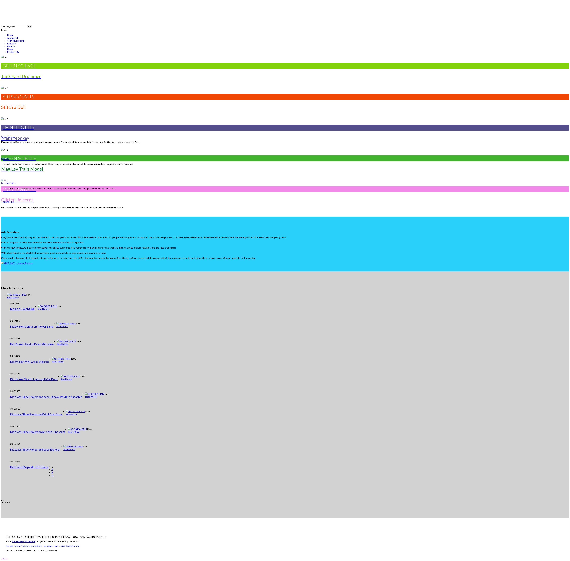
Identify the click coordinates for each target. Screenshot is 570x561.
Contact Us (13, 51)
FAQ (56, 545)
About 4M (12, 37)
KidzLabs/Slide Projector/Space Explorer (35, 449)
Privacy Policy (13, 545)
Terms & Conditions (32, 545)
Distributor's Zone (69, 545)
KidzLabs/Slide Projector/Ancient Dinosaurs (37, 432)
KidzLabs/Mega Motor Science (29, 467)
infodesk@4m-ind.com (23, 541)
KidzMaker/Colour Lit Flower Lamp (31, 326)
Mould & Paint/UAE (22, 309)
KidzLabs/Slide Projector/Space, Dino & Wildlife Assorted (46, 397)
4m (35, 12)
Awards (11, 46)
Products (11, 43)
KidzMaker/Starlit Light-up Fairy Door (34, 379)
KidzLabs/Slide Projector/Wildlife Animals (36, 414)
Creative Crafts (8, 183)
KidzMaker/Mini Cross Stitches (29, 361)
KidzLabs (5, 158)
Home (10, 35)
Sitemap (48, 545)
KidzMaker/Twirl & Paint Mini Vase (32, 344)
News (10, 49)
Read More (13, 297)
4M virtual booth (15, 40)
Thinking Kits (7, 201)
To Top (4, 558)
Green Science (8, 136)
